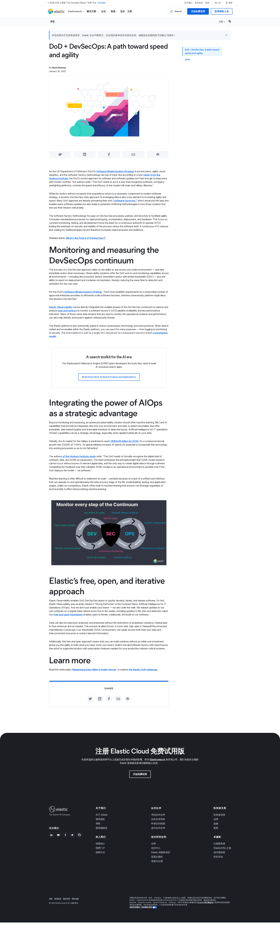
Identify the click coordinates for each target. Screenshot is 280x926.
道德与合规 (157, 861)
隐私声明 (66, 898)
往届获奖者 (219, 843)
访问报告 (102, 2)
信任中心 (155, 847)
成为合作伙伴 (158, 827)
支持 (207, 3)
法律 (153, 843)
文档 (129, 11)
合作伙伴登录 (158, 819)
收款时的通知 (135, 907)
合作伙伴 (199, 3)
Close (187, 59)
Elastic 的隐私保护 (160, 852)
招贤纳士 (100, 843)
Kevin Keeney (59, 67)
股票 (216, 827)
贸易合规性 (157, 856)
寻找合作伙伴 (158, 814)
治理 (216, 819)
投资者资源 (219, 814)
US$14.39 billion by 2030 (124, 441)
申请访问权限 (158, 823)
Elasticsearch (157, 759)
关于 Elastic (102, 814)
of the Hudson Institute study (79, 456)
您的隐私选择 (146, 907)
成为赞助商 (219, 852)
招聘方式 (100, 852)
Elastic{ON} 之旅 (222, 847)
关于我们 (188, 3)
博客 (52, 21)
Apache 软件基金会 (205, 902)
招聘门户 (100, 847)
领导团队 (100, 819)
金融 (216, 823)
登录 (230, 3)
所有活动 (218, 856)
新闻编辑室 (101, 827)
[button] (226, 35)
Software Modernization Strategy (115, 171)
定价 (122, 11)
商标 (50, 898)
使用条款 (57, 898)
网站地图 (75, 898)
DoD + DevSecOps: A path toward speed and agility (202, 51)
